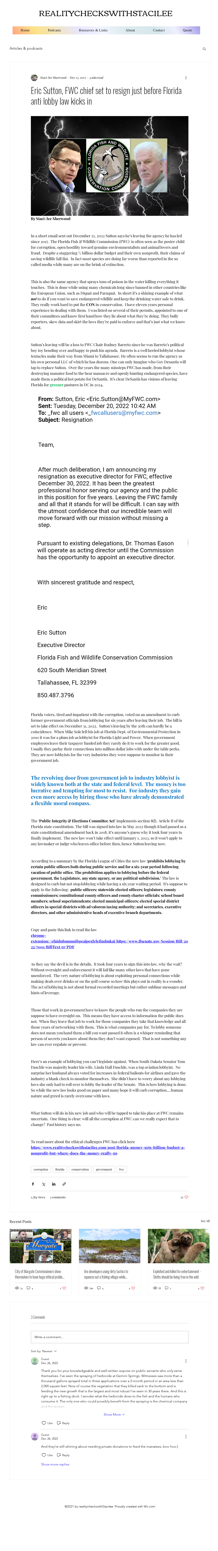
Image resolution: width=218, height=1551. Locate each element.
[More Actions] (185, 1361)
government (104, 1169)
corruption (41, 1169)
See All (205, 1221)
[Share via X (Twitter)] (43, 1184)
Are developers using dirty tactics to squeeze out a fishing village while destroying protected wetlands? (106, 1274)
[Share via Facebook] (33, 1184)
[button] (204, 48)
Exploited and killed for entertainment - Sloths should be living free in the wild (177, 1274)
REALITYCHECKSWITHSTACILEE (105, 13)
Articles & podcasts (26, 48)
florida (59, 1169)
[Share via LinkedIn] (54, 1184)
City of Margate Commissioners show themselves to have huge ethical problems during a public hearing (40, 1274)
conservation (80, 1169)
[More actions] (185, 77)
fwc (121, 1169)
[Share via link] (64, 1184)
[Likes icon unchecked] (44, 1423)
